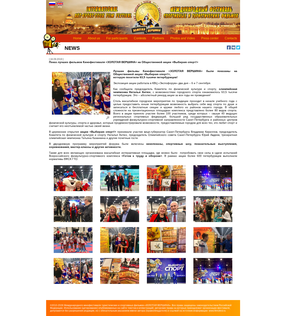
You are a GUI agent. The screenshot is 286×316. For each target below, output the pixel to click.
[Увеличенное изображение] (73, 178)
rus (52, 6)
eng (60, 6)
